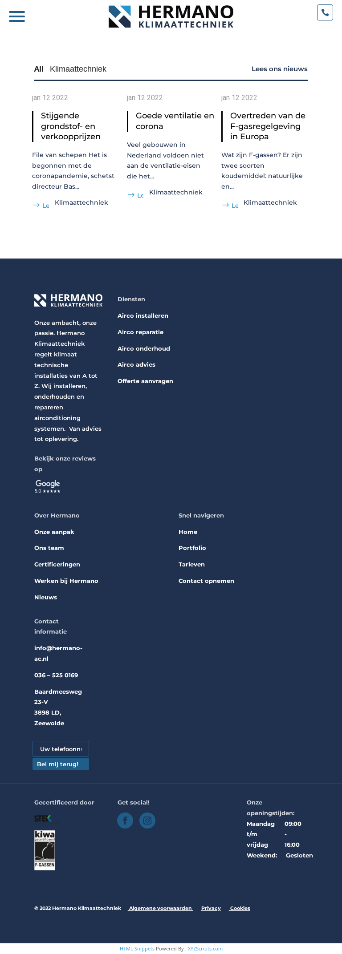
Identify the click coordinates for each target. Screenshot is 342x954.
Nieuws (45, 597)
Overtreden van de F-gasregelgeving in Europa (267, 126)
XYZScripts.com (205, 948)
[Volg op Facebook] (125, 821)
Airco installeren (143, 315)
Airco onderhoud (144, 348)
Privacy (211, 908)
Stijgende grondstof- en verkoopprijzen (71, 126)
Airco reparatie (140, 332)
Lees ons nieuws (280, 69)
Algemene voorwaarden (160, 908)
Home (188, 531)
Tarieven (192, 564)
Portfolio (192, 547)
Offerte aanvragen (145, 380)
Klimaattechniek (81, 202)
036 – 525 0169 (56, 675)
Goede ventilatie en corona (175, 121)
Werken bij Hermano (66, 580)
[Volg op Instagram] (147, 821)
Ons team (49, 547)
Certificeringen (57, 564)
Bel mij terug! (57, 764)
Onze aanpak (54, 531)
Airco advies (136, 364)
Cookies (239, 908)
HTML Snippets (137, 948)
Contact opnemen (206, 580)
